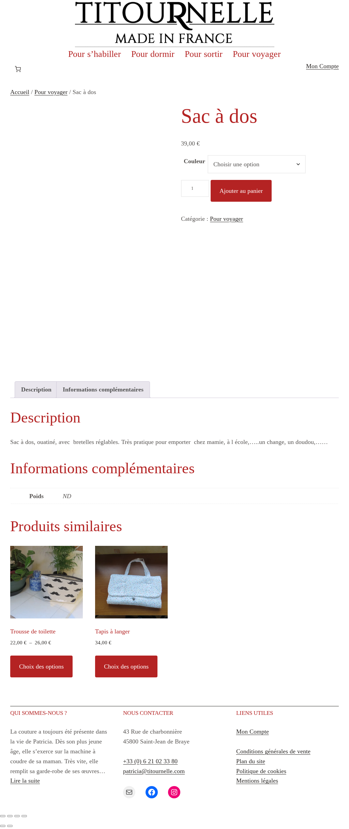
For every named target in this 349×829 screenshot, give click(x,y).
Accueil (19, 92)
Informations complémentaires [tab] (103, 389)
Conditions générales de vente (273, 751)
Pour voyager (50, 92)
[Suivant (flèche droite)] (10, 826)
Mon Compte (322, 66)
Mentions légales (257, 780)
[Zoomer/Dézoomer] (2, 816)
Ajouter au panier (241, 190)
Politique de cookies (261, 771)
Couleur (194, 161)
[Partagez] (17, 816)
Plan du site (250, 761)
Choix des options (41, 666)
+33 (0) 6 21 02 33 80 (150, 761)
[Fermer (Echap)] (24, 816)
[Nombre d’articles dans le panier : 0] (18, 69)
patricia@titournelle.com (154, 771)
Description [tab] (36, 389)
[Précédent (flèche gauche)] (2, 826)
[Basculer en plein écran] (10, 816)
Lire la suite (25, 780)
